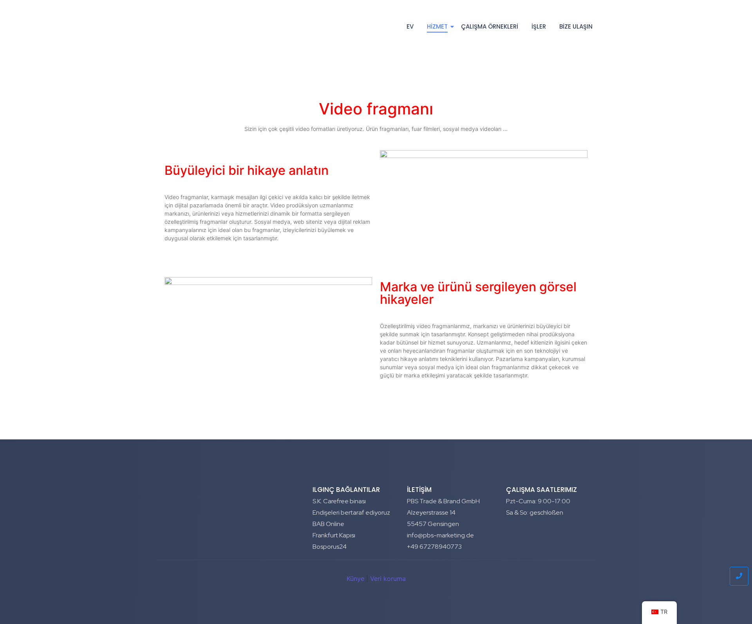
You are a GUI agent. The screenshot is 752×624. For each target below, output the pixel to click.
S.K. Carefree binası (339, 501)
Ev (410, 26)
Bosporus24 (330, 546)
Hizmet (437, 26)
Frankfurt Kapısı (334, 535)
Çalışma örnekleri (489, 26)
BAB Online (328, 524)
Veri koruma (388, 578)
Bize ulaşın (576, 26)
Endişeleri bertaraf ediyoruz (351, 512)
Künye (355, 578)
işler (538, 26)
